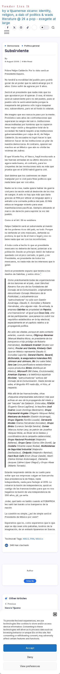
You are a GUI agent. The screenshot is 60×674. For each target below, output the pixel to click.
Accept (30, 648)
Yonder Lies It (16, 6)
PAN (32, 539)
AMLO (26, 539)
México (39, 539)
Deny (30, 657)
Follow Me (30, 581)
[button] (55, 614)
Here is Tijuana (12, 608)
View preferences (30, 666)
